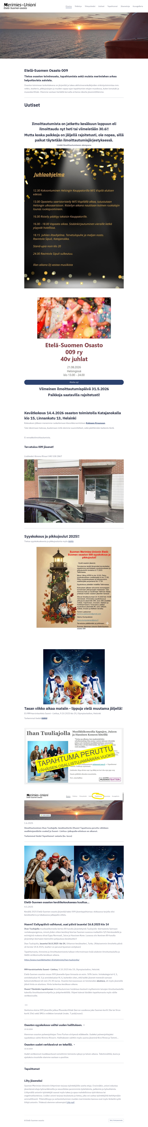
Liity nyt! (70, 1102)
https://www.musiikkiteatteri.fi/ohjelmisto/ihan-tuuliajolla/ (51, 959)
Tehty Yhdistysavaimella (116, 1120)
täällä (71, 541)
